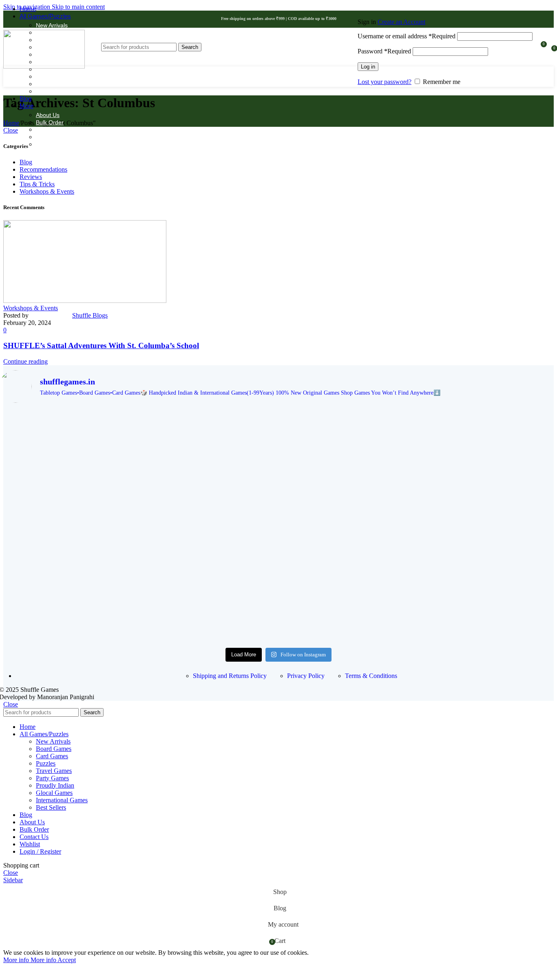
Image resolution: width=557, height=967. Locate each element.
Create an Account (401, 21)
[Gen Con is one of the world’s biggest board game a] (278, 431)
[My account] (445, 10)
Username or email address (406, 36)
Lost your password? (384, 81)
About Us (48, 115)
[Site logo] (44, 66)
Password (384, 51)
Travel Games (54, 91)
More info (29, 959)
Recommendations (43, 169)
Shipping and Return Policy (71, 129)
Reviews (31, 176)
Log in (368, 67)
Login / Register (40, 851)
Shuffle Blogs (90, 315)
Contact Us (50, 144)
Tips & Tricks (37, 184)
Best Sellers (51, 807)
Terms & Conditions (371, 675)
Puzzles (46, 84)
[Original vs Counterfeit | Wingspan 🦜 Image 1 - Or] (278, 573)
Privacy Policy (306, 675)
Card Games (52, 756)
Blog (26, 162)
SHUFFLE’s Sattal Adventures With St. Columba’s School (101, 345)
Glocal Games (54, 792)
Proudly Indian (54, 76)
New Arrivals (52, 25)
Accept (66, 959)
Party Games (52, 778)
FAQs (43, 137)
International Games (62, 800)
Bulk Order (50, 122)
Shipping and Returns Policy (230, 675)
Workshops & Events (47, 191)
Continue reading (25, 361)
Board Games (53, 748)
